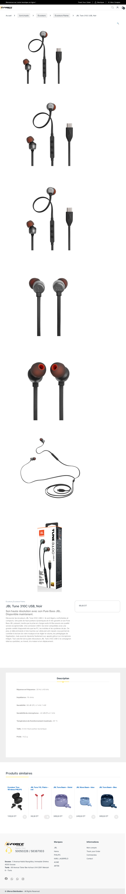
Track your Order (93, 851)
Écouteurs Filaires (62, 16)
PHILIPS (57, 855)
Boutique (100, 2)
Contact (90, 858)
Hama (56, 851)
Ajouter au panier (24, 817)
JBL (55, 848)
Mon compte (92, 848)
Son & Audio (24, 16)
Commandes (92, 855)
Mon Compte (115, 2)
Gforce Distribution (15, 891)
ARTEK (56, 866)
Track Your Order (84, 2)
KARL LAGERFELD (61, 858)
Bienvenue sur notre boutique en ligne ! (21, 2)
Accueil (8, 16)
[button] (118, 23)
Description (63, 678)
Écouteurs (42, 16)
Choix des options (47, 817)
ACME (56, 862)
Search (112, 7)
